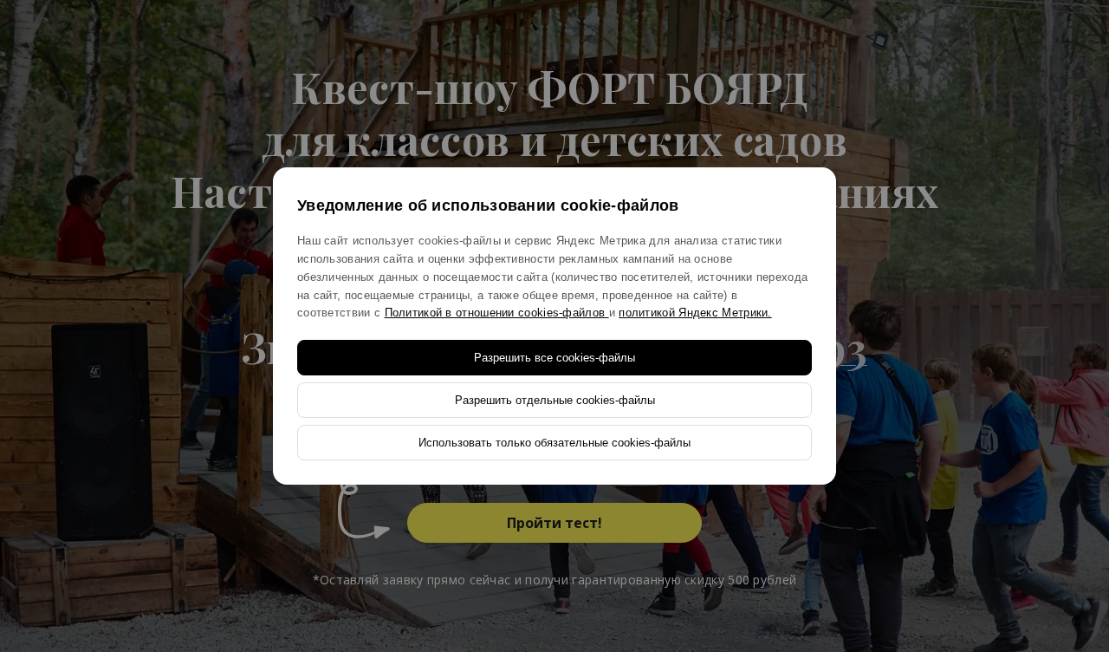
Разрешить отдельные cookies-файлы (555, 400)
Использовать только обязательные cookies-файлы (554, 442)
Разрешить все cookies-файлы (554, 357)
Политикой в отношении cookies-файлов (497, 312)
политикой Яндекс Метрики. (695, 312)
